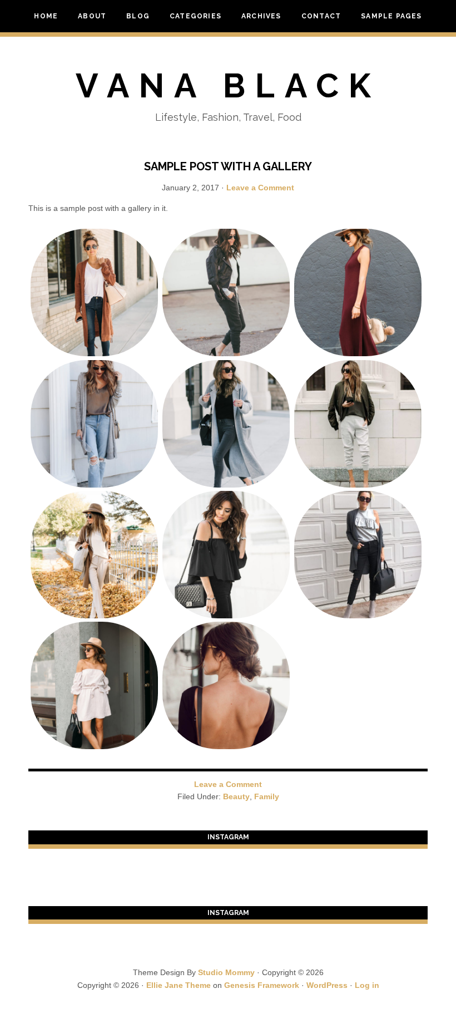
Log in (367, 985)
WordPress (327, 985)
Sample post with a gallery (228, 166)
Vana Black (228, 85)
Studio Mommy (226, 972)
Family (266, 796)
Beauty (236, 796)
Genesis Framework (261, 985)
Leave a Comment (260, 187)
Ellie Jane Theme (178, 985)
